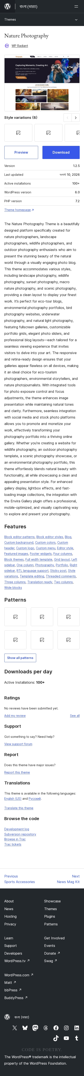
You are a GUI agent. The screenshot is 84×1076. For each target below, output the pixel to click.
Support (10, 945)
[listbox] (42, 628)
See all (75, 715)
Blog (68, 537)
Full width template (38, 559)
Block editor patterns (19, 537)
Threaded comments (61, 576)
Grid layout (62, 559)
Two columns (63, 582)
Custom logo (25, 548)
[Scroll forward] (76, 117)
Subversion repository (20, 834)
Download (61, 152)
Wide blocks (13, 587)
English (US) (13, 798)
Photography (44, 565)
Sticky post (58, 570)
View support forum (18, 744)
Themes (10, 19)
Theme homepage (17, 210)
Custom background (18, 542)
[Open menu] (77, 6)
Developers (13, 953)
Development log (16, 829)
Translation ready (39, 582)
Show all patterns (20, 658)
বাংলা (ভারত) (21, 1017)
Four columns (62, 553)
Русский (35, 798)
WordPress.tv (17, 961)
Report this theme (17, 772)
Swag (50, 961)
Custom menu (45, 548)
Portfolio (62, 565)
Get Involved (54, 938)
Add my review (15, 715)
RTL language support (32, 570)
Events (49, 945)
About (9, 901)
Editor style (65, 548)
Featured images (16, 553)
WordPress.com (19, 975)
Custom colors (45, 542)
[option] (15, 616)
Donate (52, 953)
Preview (21, 152)
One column (25, 565)
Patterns (51, 924)
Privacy (10, 924)
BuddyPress (16, 998)
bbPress (13, 990)
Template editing (32, 576)
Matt (10, 982)
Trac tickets (12, 844)
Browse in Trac (15, 839)
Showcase (52, 901)
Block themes (14, 559)
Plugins (49, 916)
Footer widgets (41, 553)
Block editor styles (49, 537)
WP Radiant (20, 45)
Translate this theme (18, 808)
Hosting (10, 916)
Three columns (15, 582)
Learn (8, 938)
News (8, 909)
